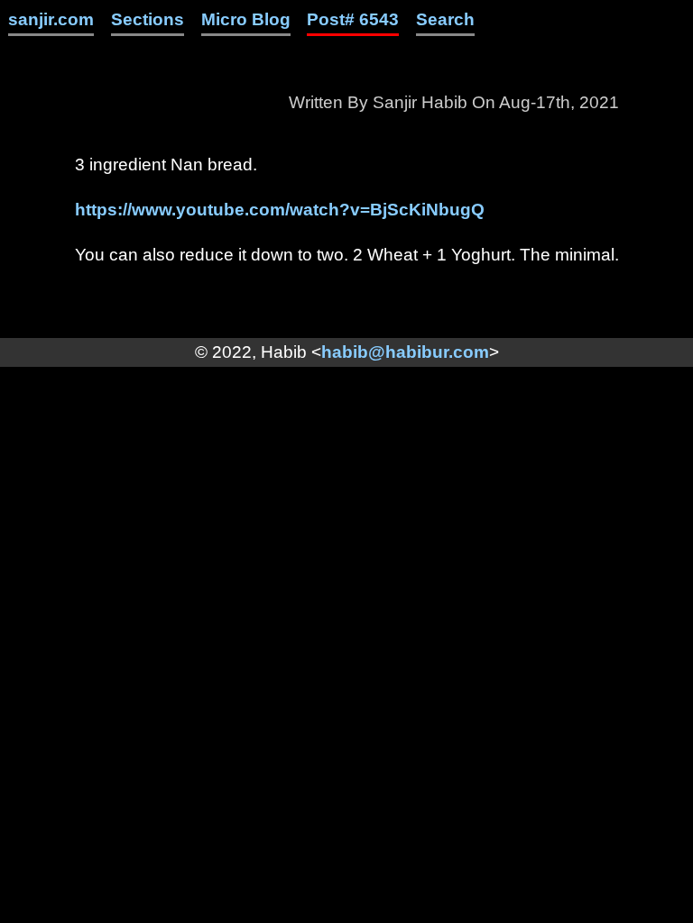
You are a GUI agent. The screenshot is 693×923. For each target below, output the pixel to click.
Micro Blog (246, 19)
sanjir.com (51, 19)
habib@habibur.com (405, 352)
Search (445, 19)
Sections (147, 19)
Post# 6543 (353, 19)
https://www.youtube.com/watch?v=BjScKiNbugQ (280, 209)
